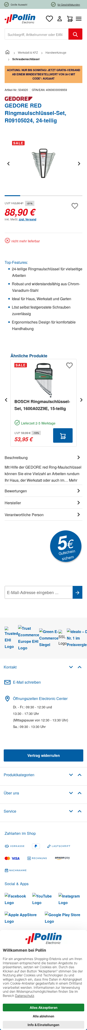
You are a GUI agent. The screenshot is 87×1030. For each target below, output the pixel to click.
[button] (75, 666)
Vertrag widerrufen (43, 755)
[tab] (43, 468)
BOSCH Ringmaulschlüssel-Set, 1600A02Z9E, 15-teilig (42, 404)
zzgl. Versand (27, 219)
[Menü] (79, 19)
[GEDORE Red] (43, 99)
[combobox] (37, 34)
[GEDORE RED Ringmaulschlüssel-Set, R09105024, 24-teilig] (43, 163)
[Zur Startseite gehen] (20, 18)
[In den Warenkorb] (63, 435)
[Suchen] (75, 34)
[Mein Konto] (60, 19)
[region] (43, 166)
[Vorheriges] (8, 163)
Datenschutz (34, 603)
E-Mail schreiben (27, 682)
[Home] (7, 52)
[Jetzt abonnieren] (77, 592)
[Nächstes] (78, 163)
